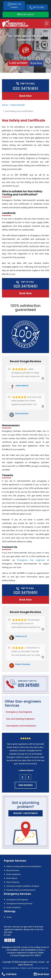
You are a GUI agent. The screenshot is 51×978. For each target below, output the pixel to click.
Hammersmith (18, 105)
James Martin (22, 385)
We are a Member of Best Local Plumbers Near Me (25, 968)
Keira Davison (22, 413)
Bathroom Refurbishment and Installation (24, 866)
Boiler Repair (12, 878)
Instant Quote (26, 14)
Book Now (25, 96)
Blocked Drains (13, 870)
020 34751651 (19, 63)
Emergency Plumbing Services (19, 903)
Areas (9, 917)
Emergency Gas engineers (31, 560)
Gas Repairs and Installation (21, 725)
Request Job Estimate (16, 5)
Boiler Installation (14, 874)
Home (5, 105)
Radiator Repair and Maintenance (21, 890)
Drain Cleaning (13, 882)
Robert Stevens (22, 664)
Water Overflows (14, 907)
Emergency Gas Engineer (19, 711)
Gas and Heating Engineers (20, 718)
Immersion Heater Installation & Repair (23, 886)
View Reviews (25, 785)
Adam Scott (21, 636)
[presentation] (22, 777)
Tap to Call (38, 7)
